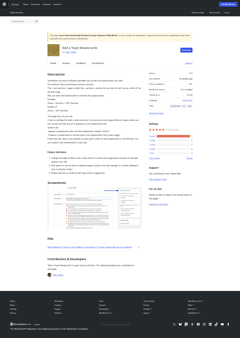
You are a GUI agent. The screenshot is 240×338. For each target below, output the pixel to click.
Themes (57, 305)
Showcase (58, 301)
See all (189, 158)
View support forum (158, 179)
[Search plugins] (36, 21)
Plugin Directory (16, 12)
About (12, 301)
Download (186, 50)
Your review (154, 158)
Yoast (190, 106)
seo (184, 106)
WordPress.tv (105, 313)
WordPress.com (195, 301)
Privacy (13, 313)
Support (188, 63)
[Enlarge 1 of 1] (138, 190)
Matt (191, 305)
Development (98, 63)
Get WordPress (228, 4)
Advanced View (156, 113)
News (12, 305)
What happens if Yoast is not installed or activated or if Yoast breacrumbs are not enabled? (90, 247)
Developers (104, 309)
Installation (81, 63)
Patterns (58, 313)
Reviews (66, 63)
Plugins (57, 309)
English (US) (187, 100)
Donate (148, 309)
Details (53, 63)
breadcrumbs (175, 106)
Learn (101, 301)
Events (146, 305)
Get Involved (149, 301)
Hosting (13, 309)
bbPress (192, 309)
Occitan (37, 325)
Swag (147, 313)
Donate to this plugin (158, 204)
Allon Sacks (71, 52)
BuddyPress (194, 313)
